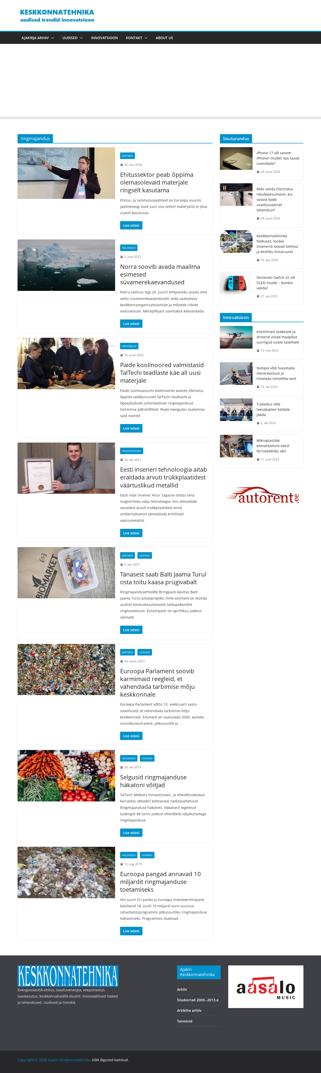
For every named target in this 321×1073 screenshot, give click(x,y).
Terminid (184, 1021)
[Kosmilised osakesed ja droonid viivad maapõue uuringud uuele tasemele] (236, 342)
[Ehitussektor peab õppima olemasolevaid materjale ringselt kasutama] (66, 173)
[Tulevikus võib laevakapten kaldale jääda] (236, 415)
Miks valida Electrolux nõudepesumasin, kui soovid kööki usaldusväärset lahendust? (275, 199)
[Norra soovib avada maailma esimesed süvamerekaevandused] (66, 265)
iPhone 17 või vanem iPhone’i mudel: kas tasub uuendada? (278, 158)
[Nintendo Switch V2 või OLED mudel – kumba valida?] (236, 288)
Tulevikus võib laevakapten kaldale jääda (273, 409)
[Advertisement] (160, 81)
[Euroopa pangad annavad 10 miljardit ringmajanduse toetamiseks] (66, 872)
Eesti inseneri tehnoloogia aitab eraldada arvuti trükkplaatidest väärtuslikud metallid (163, 477)
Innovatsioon (104, 37)
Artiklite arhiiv (189, 1010)
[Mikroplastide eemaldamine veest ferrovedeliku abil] (236, 451)
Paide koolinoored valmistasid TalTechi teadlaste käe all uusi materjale (162, 372)
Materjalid (129, 346)
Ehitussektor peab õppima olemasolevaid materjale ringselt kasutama (156, 182)
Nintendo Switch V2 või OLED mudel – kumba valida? (276, 282)
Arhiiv (182, 989)
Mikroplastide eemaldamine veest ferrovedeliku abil (273, 445)
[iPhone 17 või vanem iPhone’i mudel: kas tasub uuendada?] (236, 164)
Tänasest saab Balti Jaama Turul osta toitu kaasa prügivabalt (163, 578)
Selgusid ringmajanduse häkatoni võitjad (153, 781)
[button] (51, 37)
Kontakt (134, 37)
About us (164, 37)
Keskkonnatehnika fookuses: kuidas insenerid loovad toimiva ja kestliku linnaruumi (277, 243)
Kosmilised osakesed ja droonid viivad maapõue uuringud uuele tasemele (278, 337)
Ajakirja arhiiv (35, 37)
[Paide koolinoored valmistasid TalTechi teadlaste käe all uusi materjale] (66, 363)
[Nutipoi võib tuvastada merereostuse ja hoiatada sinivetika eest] (236, 379)
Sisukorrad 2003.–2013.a (197, 1000)
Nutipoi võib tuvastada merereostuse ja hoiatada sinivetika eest (276, 373)
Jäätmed (127, 155)
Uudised (69, 37)
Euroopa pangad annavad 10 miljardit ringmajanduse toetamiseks (160, 881)
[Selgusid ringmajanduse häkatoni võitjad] (66, 775)
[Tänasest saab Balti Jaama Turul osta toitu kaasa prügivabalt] (66, 572)
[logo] (68, 968)
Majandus (128, 248)
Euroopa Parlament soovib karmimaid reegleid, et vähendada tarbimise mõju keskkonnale (157, 683)
